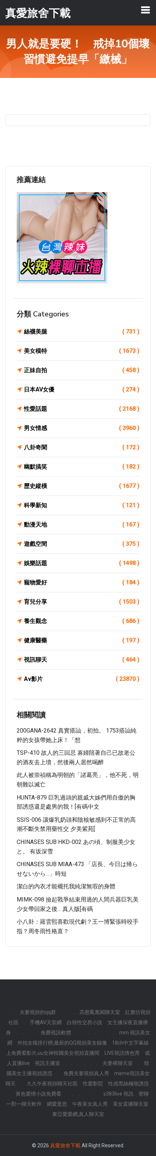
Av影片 (81, 678)
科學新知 (81, 505)
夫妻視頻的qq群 (38, 1012)
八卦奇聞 (81, 447)
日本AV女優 (81, 389)
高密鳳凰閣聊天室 (99, 1012)
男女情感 (81, 428)
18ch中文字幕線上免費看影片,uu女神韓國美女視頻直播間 (77, 1048)
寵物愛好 (81, 582)
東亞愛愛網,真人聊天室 (78, 1114)
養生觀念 (81, 621)
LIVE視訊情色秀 (122, 1053)
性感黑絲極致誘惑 (128, 1083)
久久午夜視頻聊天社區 (52, 1083)
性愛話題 (81, 408)
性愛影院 (93, 1083)
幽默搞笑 (81, 466)
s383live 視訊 (118, 1094)
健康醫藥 (81, 640)
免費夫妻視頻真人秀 (86, 1073)
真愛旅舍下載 (65, 1145)
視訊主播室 (47, 1063)
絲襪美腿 (81, 331)
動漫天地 (81, 524)
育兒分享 (81, 601)
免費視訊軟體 (56, 1032)
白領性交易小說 (84, 1022)
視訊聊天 (81, 659)
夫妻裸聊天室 (117, 1063)
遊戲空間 (81, 543)
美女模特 (81, 350)
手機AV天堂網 (46, 1022)
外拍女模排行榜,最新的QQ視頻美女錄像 (62, 1043)
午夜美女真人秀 (90, 1104)
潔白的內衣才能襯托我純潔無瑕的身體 (66, 886)
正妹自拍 (81, 370)
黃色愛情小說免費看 (38, 1094)
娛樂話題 (81, 563)
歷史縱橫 (81, 485)
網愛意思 (57, 1104)
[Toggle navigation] (145, 10)
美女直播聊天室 (130, 1104)
